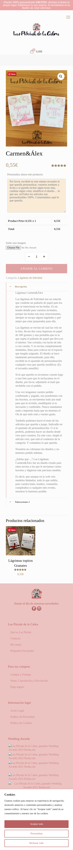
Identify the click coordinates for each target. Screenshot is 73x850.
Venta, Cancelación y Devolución (29, 680)
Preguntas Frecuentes (22, 650)
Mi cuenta (15, 644)
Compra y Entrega (20, 674)
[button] (60, 76)
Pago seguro (17, 686)
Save (13, 74)
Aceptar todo (36, 824)
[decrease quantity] (29, 256)
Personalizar (36, 833)
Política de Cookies (21, 722)
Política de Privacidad (22, 716)
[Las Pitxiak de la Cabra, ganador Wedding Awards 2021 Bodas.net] (36, 766)
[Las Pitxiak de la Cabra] (36, 29)
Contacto (15, 638)
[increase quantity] (44, 256)
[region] (36, 819)
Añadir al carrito (37, 268)
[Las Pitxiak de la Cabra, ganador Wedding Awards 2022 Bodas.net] (36, 758)
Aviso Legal (17, 710)
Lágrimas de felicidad (30, 277)
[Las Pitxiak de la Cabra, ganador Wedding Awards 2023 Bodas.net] (36, 749)
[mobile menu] (68, 17)
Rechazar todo (36, 843)
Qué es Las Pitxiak (20, 632)
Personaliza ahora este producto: (25, 174)
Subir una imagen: (16, 242)
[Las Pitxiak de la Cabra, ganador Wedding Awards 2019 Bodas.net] (36, 787)
